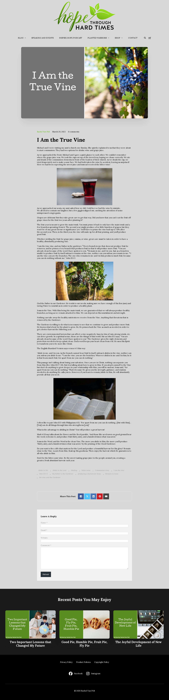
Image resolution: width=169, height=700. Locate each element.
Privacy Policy (66, 662)
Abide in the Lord (59, 470)
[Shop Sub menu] (122, 38)
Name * (44, 522)
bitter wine (86, 470)
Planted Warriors (97, 38)
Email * (44, 530)
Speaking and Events (42, 38)
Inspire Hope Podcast (70, 38)
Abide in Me (43, 470)
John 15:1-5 (43, 474)
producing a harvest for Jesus (89, 474)
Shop (117, 38)
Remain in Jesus (111, 474)
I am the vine (119, 470)
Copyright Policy (101, 662)
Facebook (78, 673)
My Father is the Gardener (62, 474)
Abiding (74, 470)
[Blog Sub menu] (25, 38)
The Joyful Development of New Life (138, 644)
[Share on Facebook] (81, 496)
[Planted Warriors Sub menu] (108, 38)
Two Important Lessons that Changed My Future (30, 644)
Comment (46, 545)
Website (44, 538)
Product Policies (83, 662)
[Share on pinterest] (100, 496)
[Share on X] (87, 496)
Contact (132, 38)
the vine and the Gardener (49, 477)
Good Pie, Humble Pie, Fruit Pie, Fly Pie (84, 644)
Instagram (95, 673)
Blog (20, 38)
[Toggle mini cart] (150, 38)
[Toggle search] (145, 37)
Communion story (102, 470)
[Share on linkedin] (93, 496)
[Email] (106, 496)
